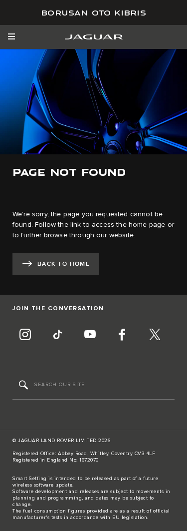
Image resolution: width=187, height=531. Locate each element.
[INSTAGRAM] (24, 335)
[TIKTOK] (57, 335)
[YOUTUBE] (89, 335)
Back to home (63, 264)
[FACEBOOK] (122, 335)
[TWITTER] (154, 335)
